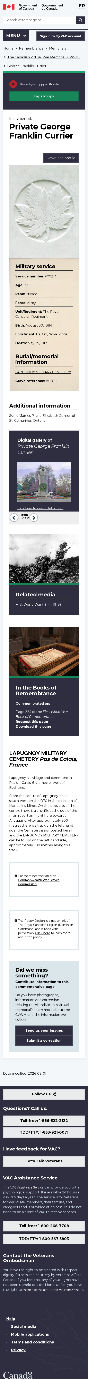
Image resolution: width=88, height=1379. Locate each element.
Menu (13, 35)
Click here (42, 933)
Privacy (18, 1350)
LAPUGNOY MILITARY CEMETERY (43, 372)
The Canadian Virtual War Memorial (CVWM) (43, 57)
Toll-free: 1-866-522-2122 (44, 1120)
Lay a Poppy (44, 96)
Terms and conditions (32, 1342)
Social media (23, 1326)
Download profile (61, 158)
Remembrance (31, 48)
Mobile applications (30, 1334)
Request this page (32, 722)
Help (10, 1319)
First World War (28, 604)
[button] (13, 517)
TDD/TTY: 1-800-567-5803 (44, 1239)
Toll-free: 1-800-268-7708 (44, 1226)
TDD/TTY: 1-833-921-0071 (44, 1132)
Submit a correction (44, 1041)
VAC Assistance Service (27, 1187)
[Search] (80, 20)
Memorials (57, 48)
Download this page (33, 727)
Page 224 (23, 712)
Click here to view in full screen (40, 508)
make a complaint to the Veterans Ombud (53, 1290)
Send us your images (44, 1031)
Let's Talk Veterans (44, 1161)
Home (8, 48)
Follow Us (50, 1096)
